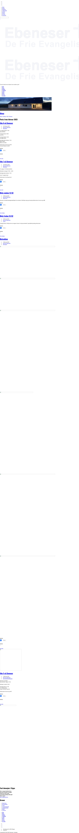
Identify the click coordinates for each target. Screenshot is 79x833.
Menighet (5, 128)
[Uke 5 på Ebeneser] (10, 670)
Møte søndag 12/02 (6, 193)
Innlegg (4, 116)
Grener (3, 11)
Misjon (3, 13)
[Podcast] (2, 2)
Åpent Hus (5, 198)
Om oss (3, 14)
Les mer (1, 158)
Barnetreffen (5, 678)
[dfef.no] (2, 5)
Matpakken (4, 239)
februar (10, 116)
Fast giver (4, 15)
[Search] (0, 18)
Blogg (3, 8)
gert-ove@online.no (4, 797)
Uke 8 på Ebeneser (6, 123)
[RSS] (2, 1)
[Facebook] (2, 3)
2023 (8, 116)
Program (4, 810)
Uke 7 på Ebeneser (6, 161)
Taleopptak (4, 10)
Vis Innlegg (2, 213)
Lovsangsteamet (5, 806)
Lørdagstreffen (5, 807)
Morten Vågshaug (6, 127)
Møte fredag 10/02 (6, 216)
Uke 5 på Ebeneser (6, 673)
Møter (3, 809)
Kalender (4, 9)
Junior (4, 221)
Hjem (3, 7)
